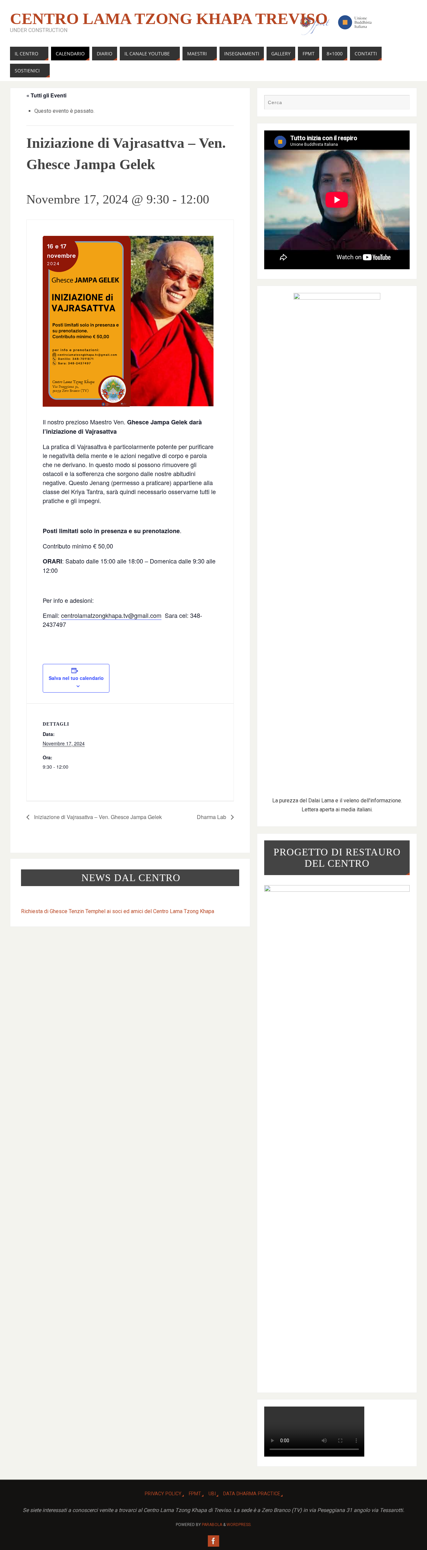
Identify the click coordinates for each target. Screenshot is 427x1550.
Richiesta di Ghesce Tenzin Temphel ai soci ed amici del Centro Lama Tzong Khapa (117, 911)
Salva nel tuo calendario (76, 678)
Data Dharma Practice (251, 1494)
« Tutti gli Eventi (46, 95)
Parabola (212, 1524)
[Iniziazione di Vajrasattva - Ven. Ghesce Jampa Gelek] (130, 321)
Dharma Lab (212, 817)
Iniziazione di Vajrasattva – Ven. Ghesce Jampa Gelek (97, 817)
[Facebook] (213, 1541)
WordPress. (239, 1524)
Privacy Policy (163, 1494)
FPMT (195, 1494)
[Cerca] (401, 103)
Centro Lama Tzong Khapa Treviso (169, 18)
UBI (212, 1494)
